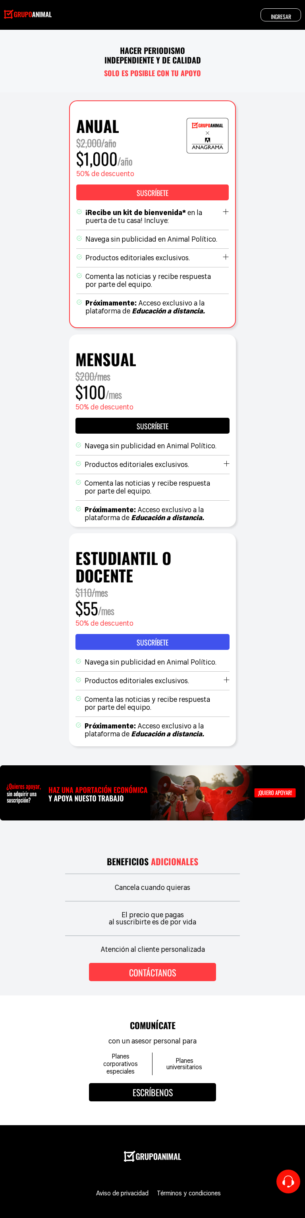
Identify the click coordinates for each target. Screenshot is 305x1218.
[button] (152, 192)
